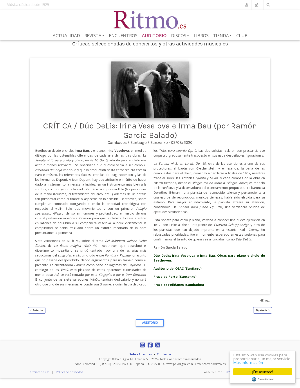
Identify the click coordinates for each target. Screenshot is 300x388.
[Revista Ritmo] (150, 20)
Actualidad (66, 35)
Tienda (223, 35)
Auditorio (154, 35)
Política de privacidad (69, 372)
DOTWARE (229, 372)
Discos (180, 35)
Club (242, 35)
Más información (248, 362)
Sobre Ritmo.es (140, 354)
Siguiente (261, 310)
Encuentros (123, 35)
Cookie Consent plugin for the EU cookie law (263, 379)
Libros (201, 35)
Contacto (164, 354)
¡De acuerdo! (262, 371)
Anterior (38, 310)
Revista (95, 35)
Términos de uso (38, 372)
